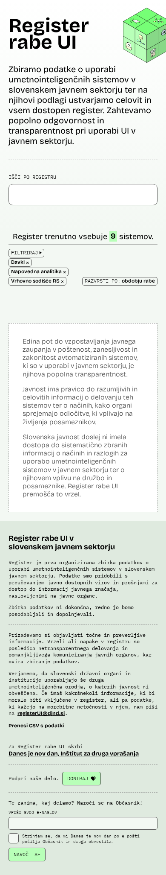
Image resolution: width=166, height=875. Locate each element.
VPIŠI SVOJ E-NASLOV (33, 812)
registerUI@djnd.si (41, 713)
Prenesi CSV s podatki (36, 726)
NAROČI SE (27, 854)
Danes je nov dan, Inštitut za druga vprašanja (74, 753)
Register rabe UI (49, 34)
